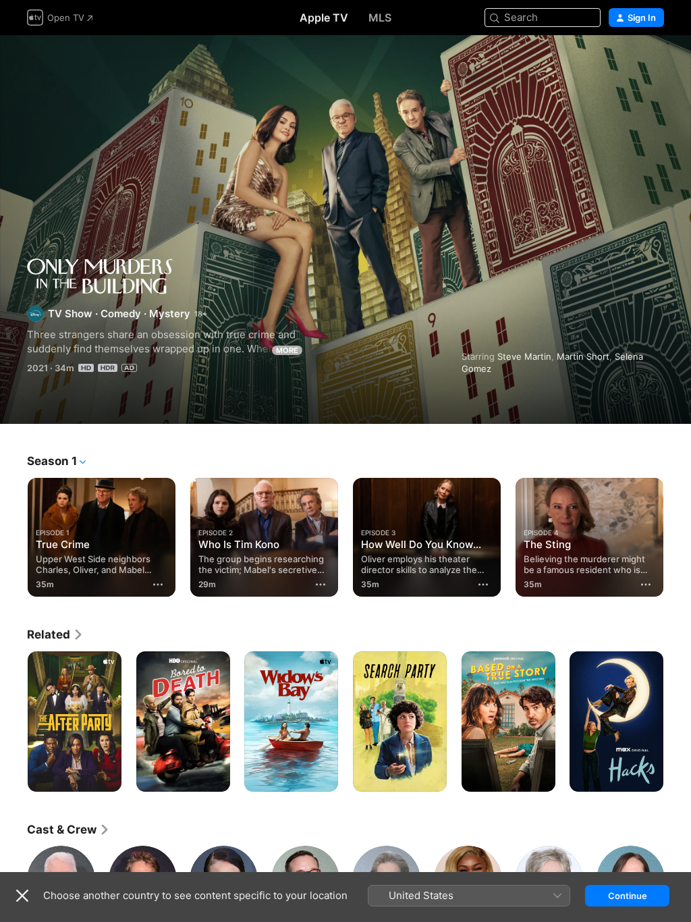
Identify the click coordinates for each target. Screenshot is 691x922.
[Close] (22, 896)
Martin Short (583, 356)
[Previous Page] (13, 534)
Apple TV (324, 17)
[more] (157, 584)
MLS (379, 17)
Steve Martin (524, 356)
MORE (287, 350)
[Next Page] (677, 534)
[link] (55, 634)
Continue (627, 895)
